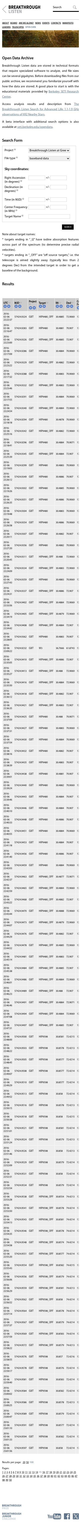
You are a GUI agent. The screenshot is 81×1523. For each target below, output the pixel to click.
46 (72, 1476)
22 (64, 1472)
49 (7, 1480)
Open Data (30, 27)
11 (26, 1472)
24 (71, 1472)
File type (10, 158)
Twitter (76, 1516)
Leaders (6, 27)
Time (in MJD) (13, 199)
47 (76, 1476)
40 (52, 1476)
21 (61, 1472)
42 (58, 1476)
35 (34, 1476)
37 (41, 1476)
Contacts (56, 23)
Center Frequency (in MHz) (16, 209)
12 (30, 1472)
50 (27, 1462)
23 (68, 1472)
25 (74, 1472)
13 (33, 1472)
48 (3, 1480)
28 (10, 1476)
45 (69, 1476)
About (5, 23)
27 (7, 1476)
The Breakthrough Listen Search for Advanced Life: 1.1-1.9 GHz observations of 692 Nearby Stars (40, 109)
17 (47, 1472)
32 (24, 1476)
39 (48, 1476)
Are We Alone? (26, 23)
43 (62, 1476)
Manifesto (67, 23)
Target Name (13, 216)
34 (31, 1476)
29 (14, 1476)
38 (45, 1476)
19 (54, 1472)
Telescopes (18, 27)
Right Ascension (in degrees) (15, 179)
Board (13, 23)
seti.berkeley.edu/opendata (34, 127)
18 (50, 1472)
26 (3, 1476)
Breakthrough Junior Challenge (11, 1516)
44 (65, 1476)
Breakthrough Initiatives (4, 9)
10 (23, 1472)
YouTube (54, 1516)
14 (36, 1472)
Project (9, 150)
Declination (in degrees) (14, 189)
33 (27, 1476)
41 (55, 1476)
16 (43, 1472)
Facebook (67, 1516)
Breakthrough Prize (11, 1506)
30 (17, 1476)
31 (20, 1476)
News (38, 23)
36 (38, 1476)
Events (45, 23)
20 (24, 1462)
